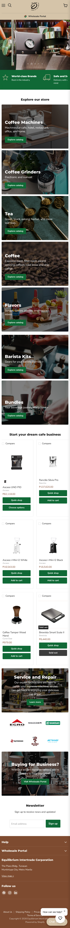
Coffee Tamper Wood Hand (14, 634)
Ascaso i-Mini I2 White (15, 560)
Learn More (35, 51)
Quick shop (16, 500)
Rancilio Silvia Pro (48, 480)
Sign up (53, 823)
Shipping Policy (23, 912)
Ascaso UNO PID (12, 487)
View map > (8, 876)
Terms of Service (35, 915)
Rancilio (42, 483)
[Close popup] (64, 911)
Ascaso (6, 490)
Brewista (43, 635)
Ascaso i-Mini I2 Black (51, 560)
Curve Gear (7, 638)
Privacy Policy (40, 912)
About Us (7, 912)
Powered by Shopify (35, 922)
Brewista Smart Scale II (51, 632)
